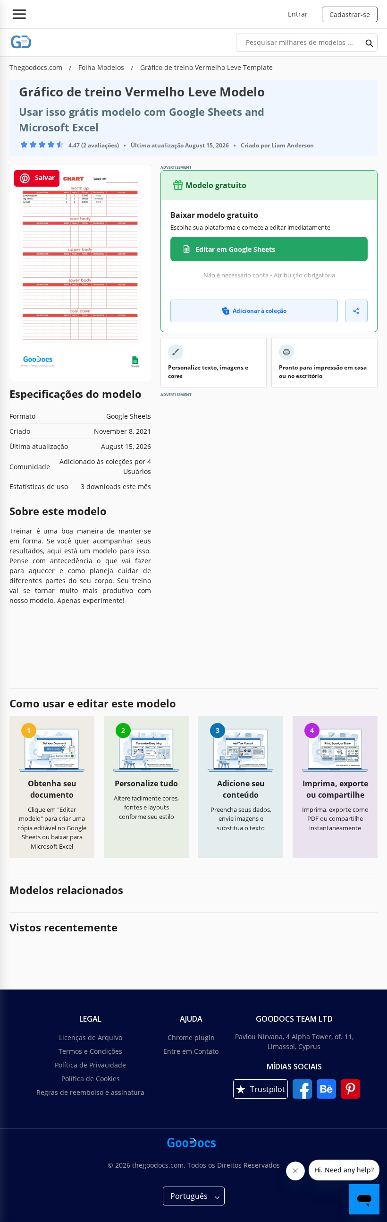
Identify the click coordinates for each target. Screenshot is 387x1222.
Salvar (44, 177)
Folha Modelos (102, 67)
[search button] (369, 42)
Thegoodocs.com (36, 67)
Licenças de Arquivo (90, 1037)
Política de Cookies (90, 1078)
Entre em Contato (191, 1051)
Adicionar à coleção (259, 311)
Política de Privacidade (90, 1064)
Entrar (298, 13)
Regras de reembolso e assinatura (90, 1092)
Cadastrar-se (349, 14)
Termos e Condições (90, 1051)
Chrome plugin (191, 1037)
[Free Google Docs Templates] (21, 42)
